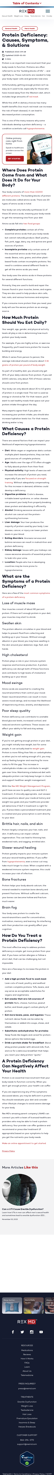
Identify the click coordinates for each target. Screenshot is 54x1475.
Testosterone (35, 16)
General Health (11, 28)
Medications (27, 1350)
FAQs (27, 1363)
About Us (27, 1371)
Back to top (50, 1471)
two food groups (31, 223)
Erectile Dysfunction (27, 1402)
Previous (41, 1167)
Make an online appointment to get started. (24, 1143)
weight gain (38, 748)
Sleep (27, 16)
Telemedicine (27, 1375)
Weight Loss (18, 16)
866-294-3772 (27, 1440)
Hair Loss (27, 1414)
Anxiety (49, 16)
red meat (33, 96)
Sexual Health (7, 16)
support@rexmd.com (27, 1444)
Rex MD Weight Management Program (31, 786)
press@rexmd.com (27, 1388)
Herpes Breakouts (27, 1427)
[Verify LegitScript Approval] (27, 1458)
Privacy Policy (8, 1151)
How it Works (27, 1358)
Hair (43, 16)
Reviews (27, 1354)
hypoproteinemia (35, 128)
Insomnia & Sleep (27, 1422)
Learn (27, 1367)
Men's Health (30, 28)
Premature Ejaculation (27, 1418)
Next (49, 1167)
